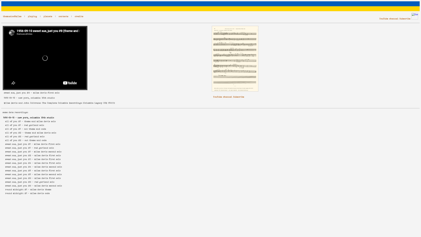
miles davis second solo (48, 151)
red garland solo (34, 125)
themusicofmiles (12, 16)
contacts (63, 16)
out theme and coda (35, 129)
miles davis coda (40, 193)
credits (79, 16)
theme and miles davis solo (40, 121)
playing (32, 16)
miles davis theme (40, 189)
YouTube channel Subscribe (394, 18)
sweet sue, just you (15, 93)
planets (48, 16)
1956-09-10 (9, 98)
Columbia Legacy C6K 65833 (99, 103)
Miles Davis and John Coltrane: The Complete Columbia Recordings (43, 103)
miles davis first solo (47, 144)
